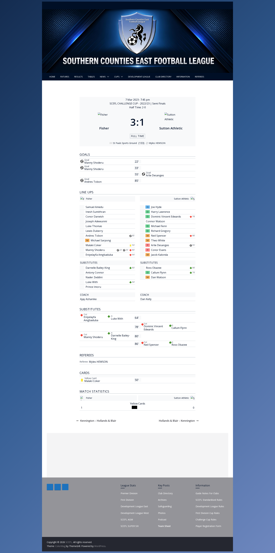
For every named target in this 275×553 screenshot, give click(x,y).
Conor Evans (158, 250)
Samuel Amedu (94, 207)
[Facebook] (50, 487)
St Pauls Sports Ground (125, 143)
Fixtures (64, 76)
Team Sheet (164, 526)
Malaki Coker (93, 245)
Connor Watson (155, 221)
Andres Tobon (93, 181)
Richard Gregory (160, 231)
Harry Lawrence (160, 212)
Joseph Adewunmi (96, 221)
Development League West (135, 513)
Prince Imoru (93, 287)
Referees (199, 76)
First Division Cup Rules (208, 513)
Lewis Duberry (94, 231)
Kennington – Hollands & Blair (98, 420)
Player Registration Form (208, 526)
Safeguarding (165, 506)
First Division (127, 499)
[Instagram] (65, 487)
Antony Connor (95, 272)
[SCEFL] (137, 11)
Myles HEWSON (98, 361)
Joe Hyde (156, 207)
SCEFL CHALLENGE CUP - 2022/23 (130, 103)
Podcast (162, 519)
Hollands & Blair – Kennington (177, 420)
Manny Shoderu (93, 162)
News (103, 76)
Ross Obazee (153, 268)
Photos (162, 513)
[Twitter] (57, 487)
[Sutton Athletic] (171, 121)
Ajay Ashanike (88, 299)
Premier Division (129, 493)
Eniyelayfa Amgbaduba (99, 254)
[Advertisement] (137, 455)
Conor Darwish (95, 216)
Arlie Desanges (155, 175)
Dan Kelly (146, 299)
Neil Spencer (158, 235)
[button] (107, 77)
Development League (139, 76)
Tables (91, 76)
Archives (162, 499)
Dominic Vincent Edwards (166, 216)
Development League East (134, 506)
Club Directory (163, 76)
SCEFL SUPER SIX (130, 526)
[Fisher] (104, 121)
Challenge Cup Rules (206, 519)
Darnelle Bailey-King (98, 268)
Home (52, 76)
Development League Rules (210, 506)
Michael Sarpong (101, 240)
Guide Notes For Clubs (207, 493)
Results (78, 76)
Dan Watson (158, 277)
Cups (117, 76)
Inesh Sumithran (96, 212)
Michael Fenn (159, 226)
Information (183, 76)
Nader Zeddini (94, 277)
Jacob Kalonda (159, 254)
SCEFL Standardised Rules (209, 499)
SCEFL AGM (127, 519)
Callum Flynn (158, 272)
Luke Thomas (94, 226)
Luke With (92, 282)
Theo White (158, 240)
